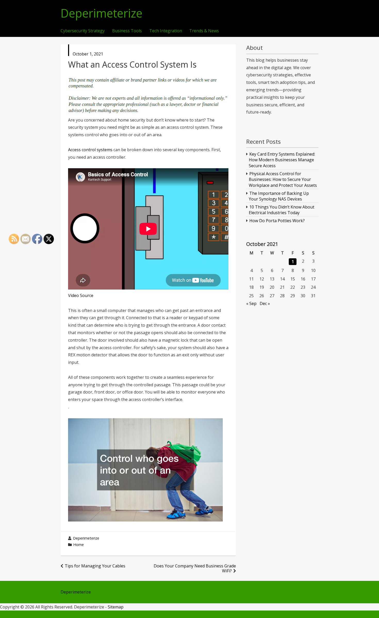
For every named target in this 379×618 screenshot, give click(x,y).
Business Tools (127, 31)
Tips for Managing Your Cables (95, 566)
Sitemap (115, 607)
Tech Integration (165, 31)
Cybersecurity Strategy (83, 31)
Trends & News (204, 31)
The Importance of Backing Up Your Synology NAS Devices (279, 196)
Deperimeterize (101, 13)
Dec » (265, 303)
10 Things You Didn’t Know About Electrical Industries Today (282, 209)
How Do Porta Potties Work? (277, 220)
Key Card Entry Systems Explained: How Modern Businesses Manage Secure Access (282, 159)
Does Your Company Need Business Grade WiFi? (195, 568)
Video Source (80, 295)
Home (78, 544)
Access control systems (90, 150)
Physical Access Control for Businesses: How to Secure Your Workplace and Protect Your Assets (283, 179)
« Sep (251, 303)
